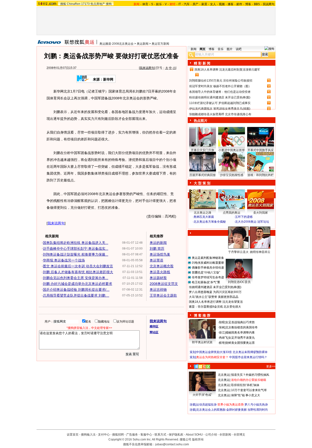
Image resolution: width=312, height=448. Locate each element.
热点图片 (200, 121)
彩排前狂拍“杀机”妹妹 (245, 385)
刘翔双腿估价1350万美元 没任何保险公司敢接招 (220, 80)
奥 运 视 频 (202, 226)
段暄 (222, 322)
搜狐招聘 (118, 434)
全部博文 (239, 434)
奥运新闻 (142, 43)
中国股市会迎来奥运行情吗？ (248, 357)
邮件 (239, 4)
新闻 (193, 49)
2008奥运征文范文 (164, 284)
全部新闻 (225, 434)
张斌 (222, 327)
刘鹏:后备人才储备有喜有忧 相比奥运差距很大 (78, 272)
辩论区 (154, 332)
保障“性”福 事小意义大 (245, 395)
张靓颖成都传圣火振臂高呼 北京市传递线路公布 (220, 114)
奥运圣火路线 (160, 272)
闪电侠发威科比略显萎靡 (208, 262)
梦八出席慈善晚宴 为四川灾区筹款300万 (215, 292)
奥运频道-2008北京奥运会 (116, 43)
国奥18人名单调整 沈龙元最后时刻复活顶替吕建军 (227, 69)
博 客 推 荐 (202, 315)
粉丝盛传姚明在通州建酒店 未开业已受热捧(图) (219, 97)
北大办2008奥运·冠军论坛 (252, 221)
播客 (231, 4)
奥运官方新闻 (160, 43)
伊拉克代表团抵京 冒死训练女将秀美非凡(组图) (219, 108)
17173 (85, 4)
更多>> (270, 366)
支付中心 (104, 434)
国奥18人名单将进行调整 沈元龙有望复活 (216, 301)
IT (179, 4)
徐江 (222, 332)
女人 (213, 4)
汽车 (187, 4)
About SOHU (194, 434)
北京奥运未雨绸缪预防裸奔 (250, 352)
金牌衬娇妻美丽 (236, 409)
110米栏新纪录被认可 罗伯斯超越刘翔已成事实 (220, 103)
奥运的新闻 (158, 243)
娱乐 (159, 4)
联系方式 (160, 434)
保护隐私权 (176, 434)
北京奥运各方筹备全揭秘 (210, 221)
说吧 (239, 49)
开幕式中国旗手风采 (260, 150)
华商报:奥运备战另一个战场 (64, 260)
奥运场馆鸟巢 (160, 254)
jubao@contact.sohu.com (172, 444)
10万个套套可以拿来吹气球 (249, 390)
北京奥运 (224, 374)
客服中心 (146, 434)
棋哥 (222, 342)
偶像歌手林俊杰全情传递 (208, 267)
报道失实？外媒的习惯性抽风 (250, 374)
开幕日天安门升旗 (202, 150)
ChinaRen (73, 4)
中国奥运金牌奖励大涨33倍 (214, 352)
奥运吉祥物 (158, 290)
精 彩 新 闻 (202, 63)
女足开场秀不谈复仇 (241, 337)
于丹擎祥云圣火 (238, 252)
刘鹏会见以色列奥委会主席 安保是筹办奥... (75, 278)
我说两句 (268, 4)
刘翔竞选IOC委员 (239, 282)
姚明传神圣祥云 (260, 252)
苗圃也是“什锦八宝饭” (206, 272)
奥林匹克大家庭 (204, 217)
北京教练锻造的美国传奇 (241, 327)
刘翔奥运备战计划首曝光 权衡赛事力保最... (75, 254)
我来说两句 (147, 68)
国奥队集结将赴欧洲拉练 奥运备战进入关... (75, 243)
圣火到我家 (260, 212)
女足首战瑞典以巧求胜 (240, 322)
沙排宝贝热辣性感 (231, 175)
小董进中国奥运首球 (231, 150)
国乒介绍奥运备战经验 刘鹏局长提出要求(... (76, 290)
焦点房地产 (97, 4)
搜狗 (109, 4)
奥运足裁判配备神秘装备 (208, 258)
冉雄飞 (223, 337)
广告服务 (132, 434)
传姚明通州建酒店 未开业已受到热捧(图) (215, 287)
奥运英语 (156, 260)
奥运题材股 (158, 278)
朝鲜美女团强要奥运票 (240, 342)
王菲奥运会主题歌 (163, 295)
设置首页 (72, 434)
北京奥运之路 (202, 212)
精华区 (154, 326)
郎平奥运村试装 (202, 342)
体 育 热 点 (234, 257)
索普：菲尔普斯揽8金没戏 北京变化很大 (215, 306)
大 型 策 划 (202, 183)
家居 (204, 4)
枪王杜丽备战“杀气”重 (206, 282)
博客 (248, 4)
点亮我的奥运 (231, 212)
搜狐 (63, 4)
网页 (202, 49)
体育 (145, 4)
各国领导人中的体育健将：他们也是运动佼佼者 (220, 92)
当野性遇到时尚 (257, 409)
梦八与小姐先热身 (256, 404)
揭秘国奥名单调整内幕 (240, 332)
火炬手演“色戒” (202, 394)
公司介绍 (211, 434)
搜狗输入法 (88, 434)
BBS (257, 4)
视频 (222, 4)
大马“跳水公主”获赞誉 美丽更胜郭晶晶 (213, 297)
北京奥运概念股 (162, 266)
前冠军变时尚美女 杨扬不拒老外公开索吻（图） (220, 86)
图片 (230, 49)
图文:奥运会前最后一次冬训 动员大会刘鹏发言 (78, 266)
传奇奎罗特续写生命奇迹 (208, 277)
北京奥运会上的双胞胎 (210, 409)
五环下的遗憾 (244, 217)
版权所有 (198, 439)
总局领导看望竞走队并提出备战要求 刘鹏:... (76, 295)
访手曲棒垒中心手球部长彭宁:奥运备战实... (75, 248)
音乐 (221, 49)
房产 (195, 4)
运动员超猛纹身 (206, 404)
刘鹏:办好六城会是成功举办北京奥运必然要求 (77, 284)
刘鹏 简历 (157, 248)
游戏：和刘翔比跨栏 (260, 175)
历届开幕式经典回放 (202, 175)
